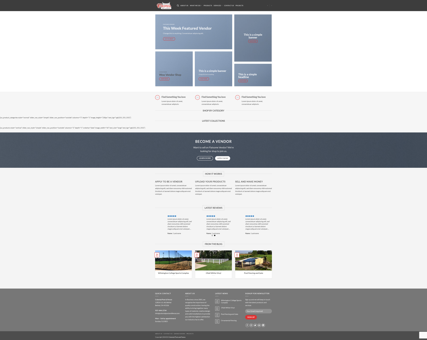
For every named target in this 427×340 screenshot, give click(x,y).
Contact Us (229, 5)
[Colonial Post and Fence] (164, 5)
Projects (239, 5)
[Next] (273, 226)
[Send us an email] (259, 325)
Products (208, 5)
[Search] (178, 5)
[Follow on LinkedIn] (263, 325)
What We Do (195, 5)
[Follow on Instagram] (251, 325)
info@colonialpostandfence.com (167, 313)
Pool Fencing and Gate (253, 273)
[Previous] (154, 226)
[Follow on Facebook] (247, 325)
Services (217, 5)
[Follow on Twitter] (255, 325)
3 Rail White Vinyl (213, 273)
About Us (184, 5)
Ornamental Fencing (229, 320)
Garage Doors (179, 333)
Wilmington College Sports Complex (173, 273)
